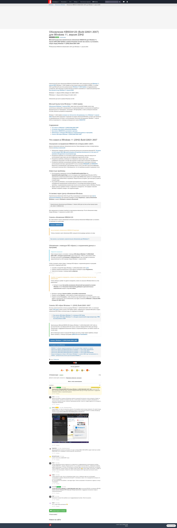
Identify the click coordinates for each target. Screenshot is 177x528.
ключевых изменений (59, 148)
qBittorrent (75, 334)
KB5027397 (82, 120)
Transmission (83, 334)
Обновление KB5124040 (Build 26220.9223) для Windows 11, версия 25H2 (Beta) (70, 351)
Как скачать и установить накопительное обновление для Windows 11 (69, 239)
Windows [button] (96, 1)
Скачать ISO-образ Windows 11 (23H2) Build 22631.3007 (67, 134)
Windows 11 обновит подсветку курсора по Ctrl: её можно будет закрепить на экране (72, 348)
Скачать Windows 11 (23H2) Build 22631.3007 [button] (63, 340)
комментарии (63, 37)
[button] (123, 1)
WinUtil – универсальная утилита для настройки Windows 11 (66, 355)
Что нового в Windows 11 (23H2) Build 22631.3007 (65, 127)
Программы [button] (64, 1)
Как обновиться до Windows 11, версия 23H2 (61, 90)
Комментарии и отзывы (58, 511)
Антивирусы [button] (55, 1)
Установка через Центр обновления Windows (64, 129)
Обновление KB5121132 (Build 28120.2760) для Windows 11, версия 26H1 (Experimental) (72, 349)
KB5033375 (95, 164)
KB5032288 (86, 164)
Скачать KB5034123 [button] (56, 225)
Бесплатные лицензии (85, 1)
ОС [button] (70, 1)
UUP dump (56, 309)
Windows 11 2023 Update (79, 87)
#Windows (51, 4)
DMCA (126, 526)
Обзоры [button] (76, 1)
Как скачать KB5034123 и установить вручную (64, 131)
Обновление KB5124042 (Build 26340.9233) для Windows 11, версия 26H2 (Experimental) (72, 352)
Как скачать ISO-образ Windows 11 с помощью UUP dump (69, 315)
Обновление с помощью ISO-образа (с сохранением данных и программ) (72, 132)
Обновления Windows (60, 4)
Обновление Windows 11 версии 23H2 (59, 106)
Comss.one (56, 359)
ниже (87, 268)
